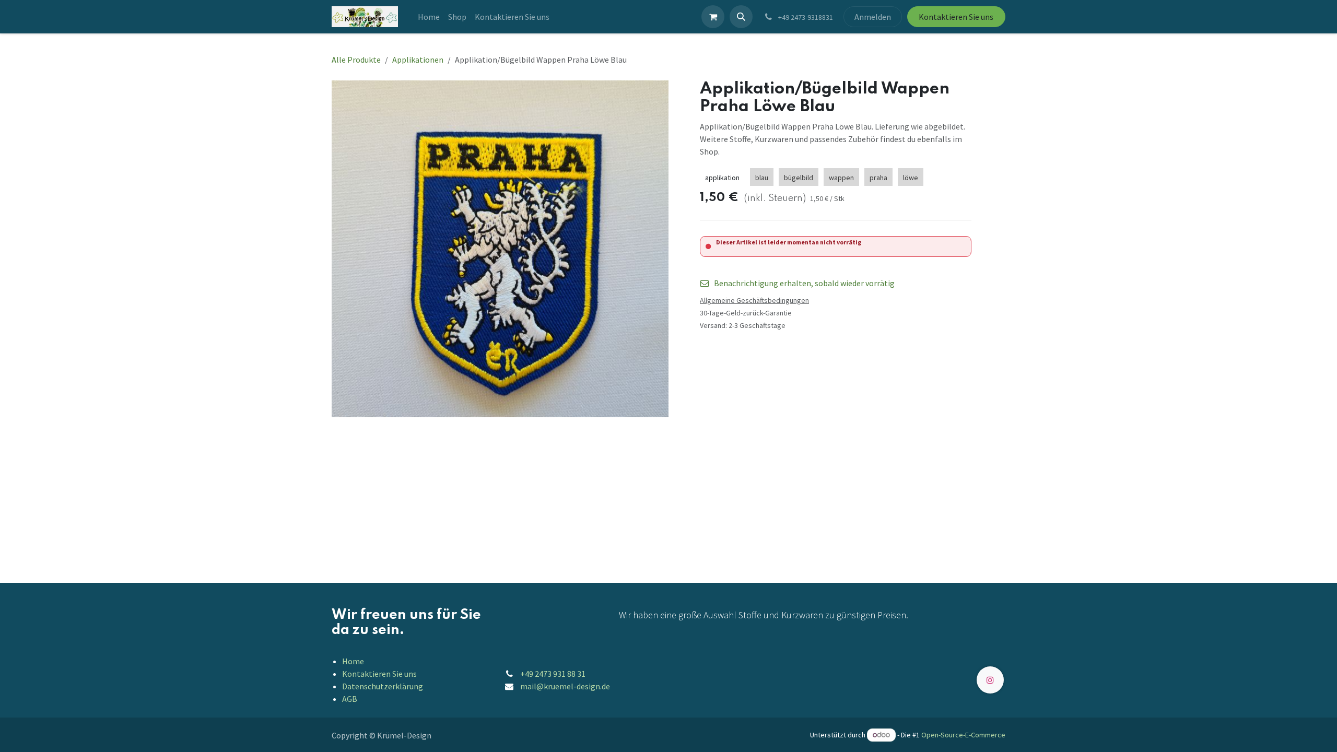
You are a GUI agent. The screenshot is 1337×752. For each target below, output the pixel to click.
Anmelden (872, 16)
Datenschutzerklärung (382, 686)
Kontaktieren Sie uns (956, 16)
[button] (741, 16)
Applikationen (417, 59)
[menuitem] (429, 16)
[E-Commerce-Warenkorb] (712, 16)
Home (353, 661)
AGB (349, 699)
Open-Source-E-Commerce (963, 734)
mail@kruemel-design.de (565, 686)
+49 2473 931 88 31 (552, 673)
